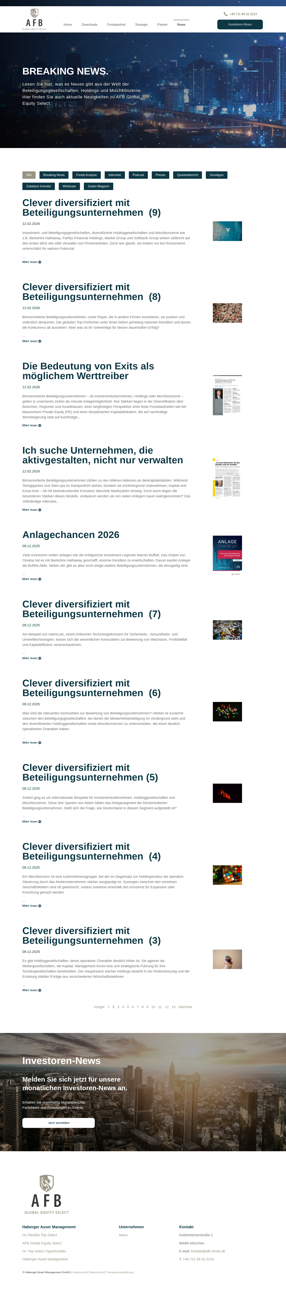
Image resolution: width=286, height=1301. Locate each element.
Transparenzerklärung (119, 1272)
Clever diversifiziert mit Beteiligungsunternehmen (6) (91, 688)
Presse (160, 175)
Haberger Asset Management (45, 1259)
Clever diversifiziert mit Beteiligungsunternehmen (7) (91, 609)
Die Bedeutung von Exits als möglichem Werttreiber (88, 371)
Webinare (69, 186)
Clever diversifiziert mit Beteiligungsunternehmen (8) (91, 291)
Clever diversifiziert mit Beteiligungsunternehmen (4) (91, 851)
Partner (162, 24)
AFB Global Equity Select (42, 1243)
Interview (115, 175)
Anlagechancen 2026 (70, 534)
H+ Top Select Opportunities (44, 1251)
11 (160, 1007)
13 (173, 1007)
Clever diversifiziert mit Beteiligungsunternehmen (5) (90, 772)
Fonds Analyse (86, 175)
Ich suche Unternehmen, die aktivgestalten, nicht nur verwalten (102, 455)
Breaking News (54, 175)
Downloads (89, 24)
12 (167, 1007)
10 (153, 1007)
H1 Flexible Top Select (39, 1235)
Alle (29, 175)
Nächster (185, 1007)
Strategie (141, 24)
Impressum (79, 1272)
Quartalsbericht (187, 175)
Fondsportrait (116, 24)
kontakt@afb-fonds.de (208, 1251)
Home (68, 24)
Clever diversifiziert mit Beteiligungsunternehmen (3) (91, 935)
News (181, 24)
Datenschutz (96, 1272)
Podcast (138, 175)
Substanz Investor (38, 186)
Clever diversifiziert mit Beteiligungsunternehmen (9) (91, 207)
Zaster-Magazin (98, 186)
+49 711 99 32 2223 (198, 1259)
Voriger (99, 1007)
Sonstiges (217, 175)
